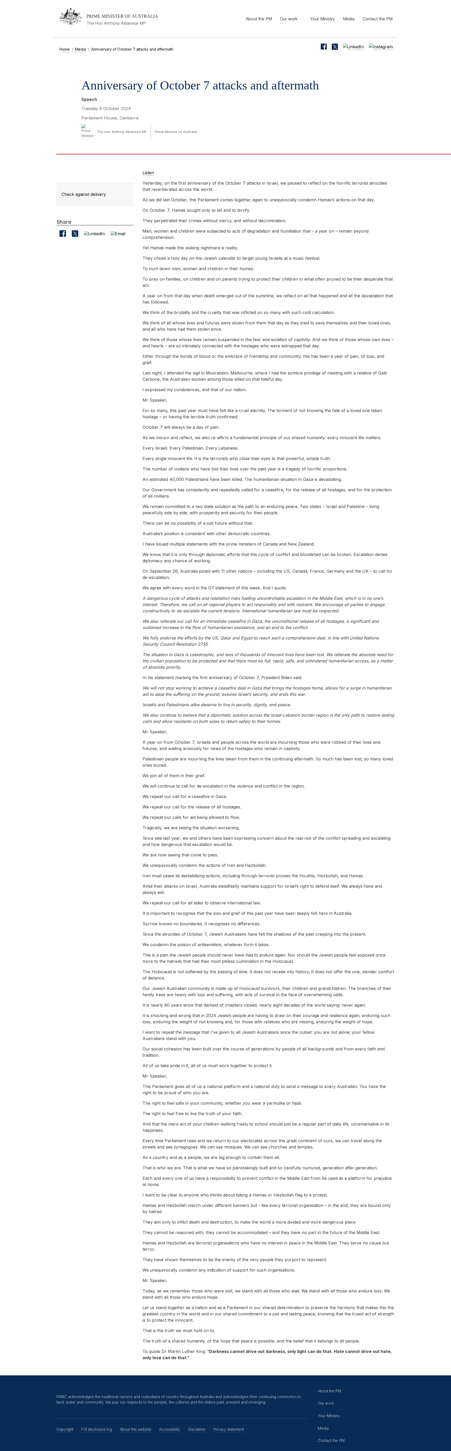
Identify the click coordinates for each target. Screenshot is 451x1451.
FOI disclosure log (96, 1429)
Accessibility (169, 1429)
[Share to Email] (118, 233)
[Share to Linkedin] (94, 233)
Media (348, 18)
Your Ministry (322, 18)
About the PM (259, 18)
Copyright (64, 1429)
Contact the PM (378, 18)
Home (65, 49)
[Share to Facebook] (62, 233)
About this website (135, 1429)
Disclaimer (197, 1429)
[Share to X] (75, 233)
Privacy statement (228, 1429)
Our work (289, 18)
